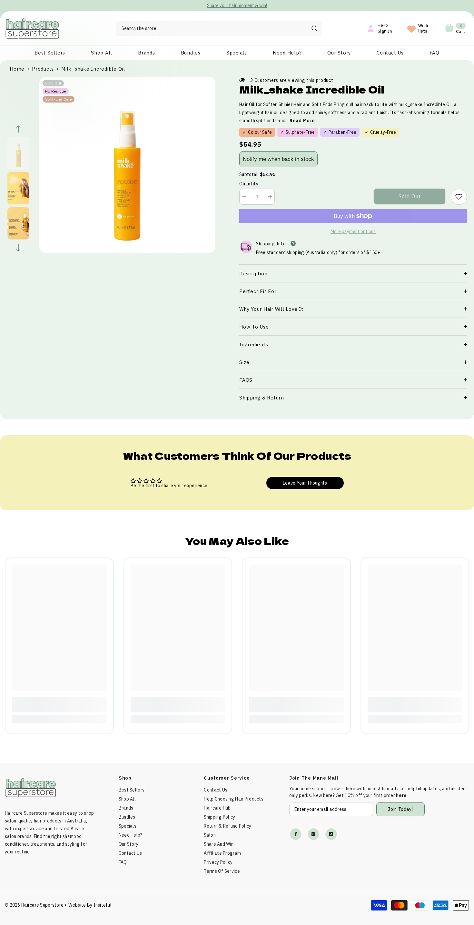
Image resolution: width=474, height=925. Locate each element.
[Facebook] (295, 834)
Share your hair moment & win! (237, 5)
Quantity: (249, 184)
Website (77, 905)
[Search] (219, 28)
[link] (459, 197)
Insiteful (103, 905)
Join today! (400, 809)
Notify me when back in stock (278, 159)
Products (43, 69)
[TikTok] (331, 834)
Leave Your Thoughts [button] (305, 483)
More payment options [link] (353, 231)
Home (17, 69)
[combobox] (211, 28)
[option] (237, 6)
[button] (18, 129)
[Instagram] (313, 834)
